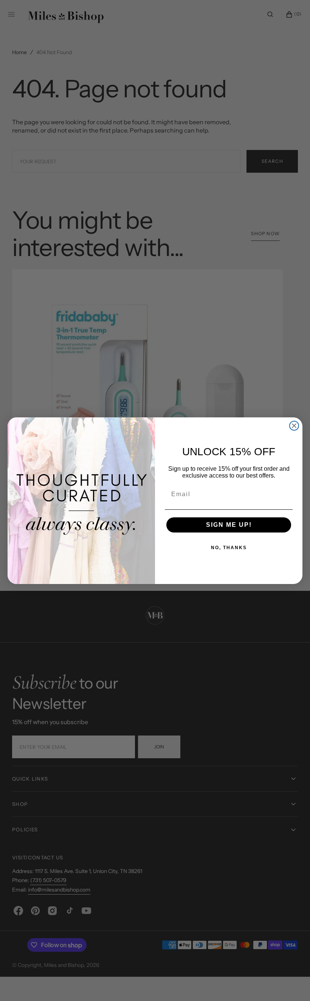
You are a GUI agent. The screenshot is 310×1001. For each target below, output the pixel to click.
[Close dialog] (294, 425)
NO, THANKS (229, 547)
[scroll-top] (292, 983)
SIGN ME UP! (229, 525)
